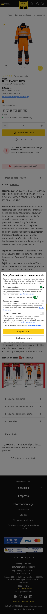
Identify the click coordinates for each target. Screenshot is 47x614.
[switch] (42, 287)
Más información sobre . (18, 294)
